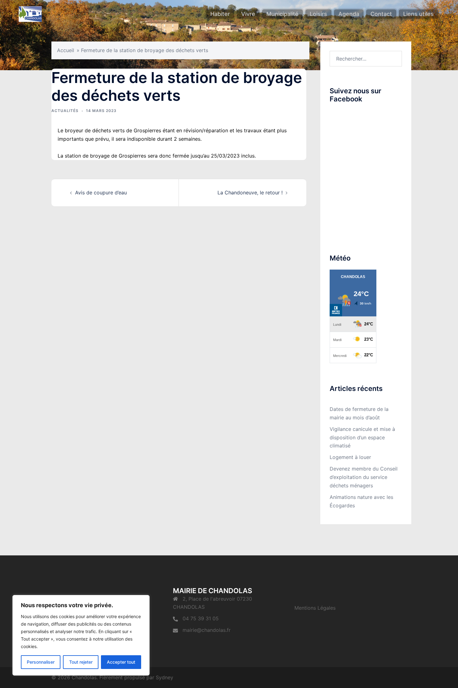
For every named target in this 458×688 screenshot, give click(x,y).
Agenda (348, 14)
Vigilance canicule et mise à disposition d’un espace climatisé (362, 437)
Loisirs (318, 14)
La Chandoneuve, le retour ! (250, 192)
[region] (81, 635)
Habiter (220, 14)
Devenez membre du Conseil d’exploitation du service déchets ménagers (364, 477)
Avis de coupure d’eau (101, 192)
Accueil (65, 50)
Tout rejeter (81, 662)
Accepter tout (121, 662)
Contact (381, 14)
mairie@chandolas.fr (207, 630)
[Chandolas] (30, 13)
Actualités (65, 110)
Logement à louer (350, 457)
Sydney (164, 677)
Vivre (248, 14)
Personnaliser (41, 662)
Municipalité (282, 14)
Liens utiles (418, 14)
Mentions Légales (315, 608)
